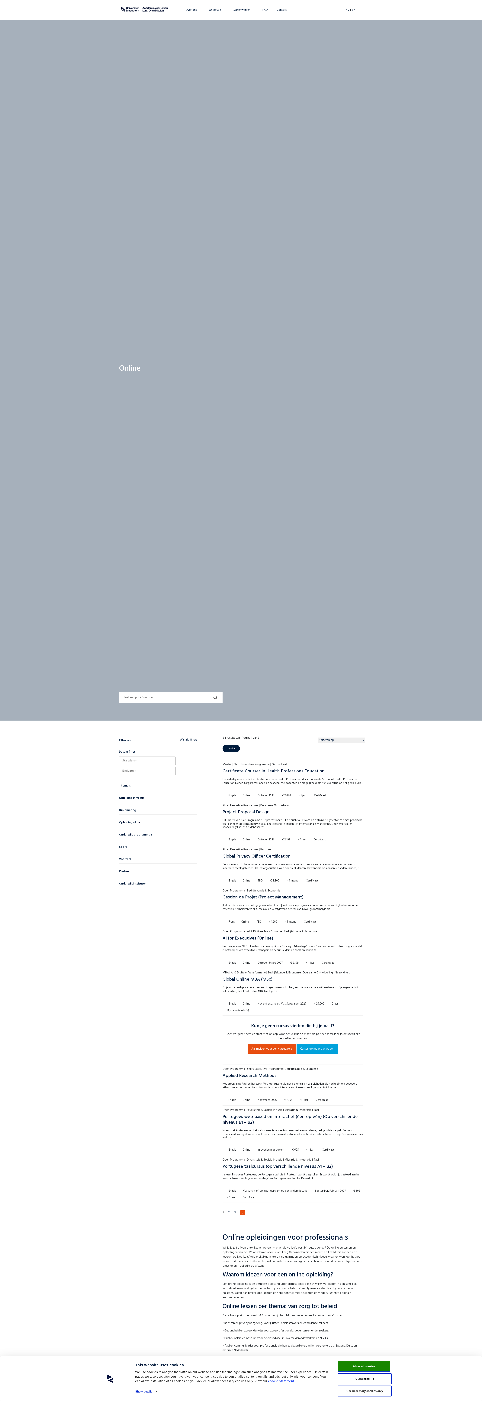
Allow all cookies (364, 1366)
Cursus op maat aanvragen (317, 1048)
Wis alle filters (188, 740)
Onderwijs (215, 10)
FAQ (265, 10)
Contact (282, 10)
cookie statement (281, 1381)
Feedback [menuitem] (7, 29)
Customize (362, 1378)
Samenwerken (241, 10)
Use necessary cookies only (364, 1391)
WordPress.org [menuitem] (10, 9)
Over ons (191, 10)
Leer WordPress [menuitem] (11, 19)
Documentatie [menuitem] (10, 14)
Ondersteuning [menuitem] (11, 24)
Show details (143, 1391)
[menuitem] (3, 3)
